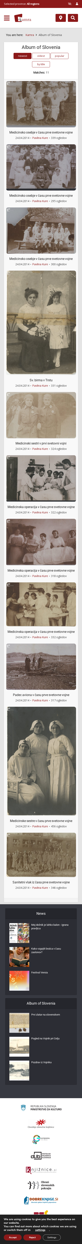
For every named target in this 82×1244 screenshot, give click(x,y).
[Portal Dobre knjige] (41, 1200)
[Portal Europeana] (41, 1140)
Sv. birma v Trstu (41, 380)
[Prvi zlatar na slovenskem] (19, 1023)
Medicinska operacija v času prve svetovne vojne (41, 507)
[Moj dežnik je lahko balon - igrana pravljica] (19, 933)
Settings (51, 1237)
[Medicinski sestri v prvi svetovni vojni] (41, 415)
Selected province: (21, 4)
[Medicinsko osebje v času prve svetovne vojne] (41, 104)
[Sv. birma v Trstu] (41, 322)
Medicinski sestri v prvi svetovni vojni (41, 443)
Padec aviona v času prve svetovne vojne (41, 695)
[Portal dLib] (41, 1156)
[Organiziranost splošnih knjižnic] (41, 1124)
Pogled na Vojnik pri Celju (45, 1038)
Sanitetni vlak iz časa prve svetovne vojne (41, 882)
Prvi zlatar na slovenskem (45, 1014)
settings (40, 1230)
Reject (32, 1237)
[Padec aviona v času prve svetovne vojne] (41, 666)
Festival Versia (39, 972)
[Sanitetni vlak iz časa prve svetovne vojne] (41, 855)
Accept (13, 1237)
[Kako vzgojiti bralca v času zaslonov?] (19, 957)
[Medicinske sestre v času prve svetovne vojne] (41, 761)
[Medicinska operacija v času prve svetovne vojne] (41, 478)
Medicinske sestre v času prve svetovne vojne (41, 821)
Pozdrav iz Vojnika (41, 1062)
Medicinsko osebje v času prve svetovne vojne (41, 132)
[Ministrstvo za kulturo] (41, 1108)
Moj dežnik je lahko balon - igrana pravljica (49, 926)
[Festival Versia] (19, 981)
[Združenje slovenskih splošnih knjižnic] (41, 1170)
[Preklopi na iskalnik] (73, 18)
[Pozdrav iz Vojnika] (19, 1070)
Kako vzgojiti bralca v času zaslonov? (46, 950)
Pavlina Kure (40, 138)
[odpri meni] (7, 18)
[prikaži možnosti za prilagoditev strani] (69, 4)
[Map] (61, 18)
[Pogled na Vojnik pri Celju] (19, 1047)
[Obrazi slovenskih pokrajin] (41, 1185)
